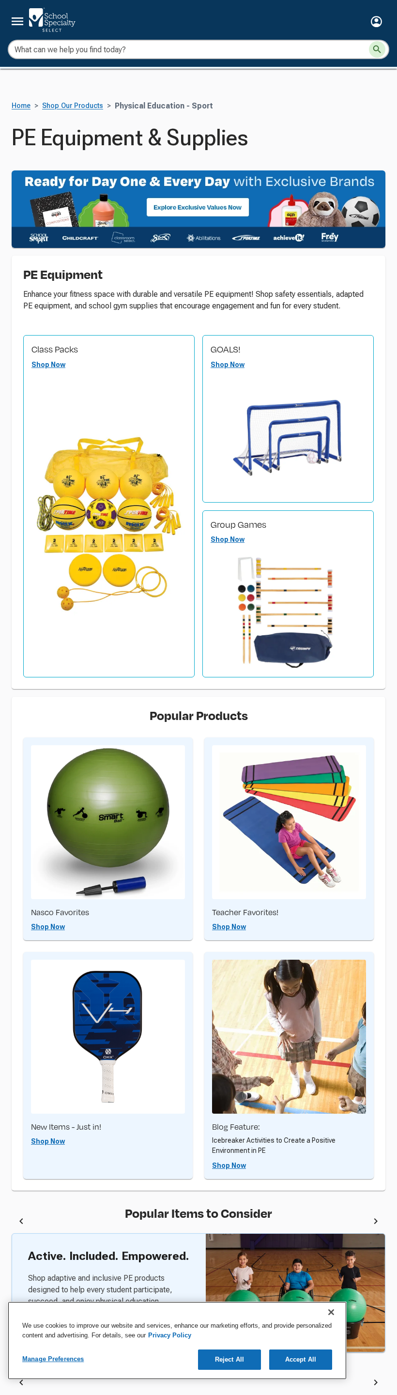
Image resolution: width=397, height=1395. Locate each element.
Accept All (300, 1359)
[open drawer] (17, 21)
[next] (375, 1222)
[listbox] (198, 1223)
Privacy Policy (169, 1335)
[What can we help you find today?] (377, 49)
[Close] (331, 1312)
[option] (120, 1223)
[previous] (21, 1222)
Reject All (229, 1359)
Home (21, 106)
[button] (376, 21)
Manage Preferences (53, 1359)
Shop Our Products (72, 106)
